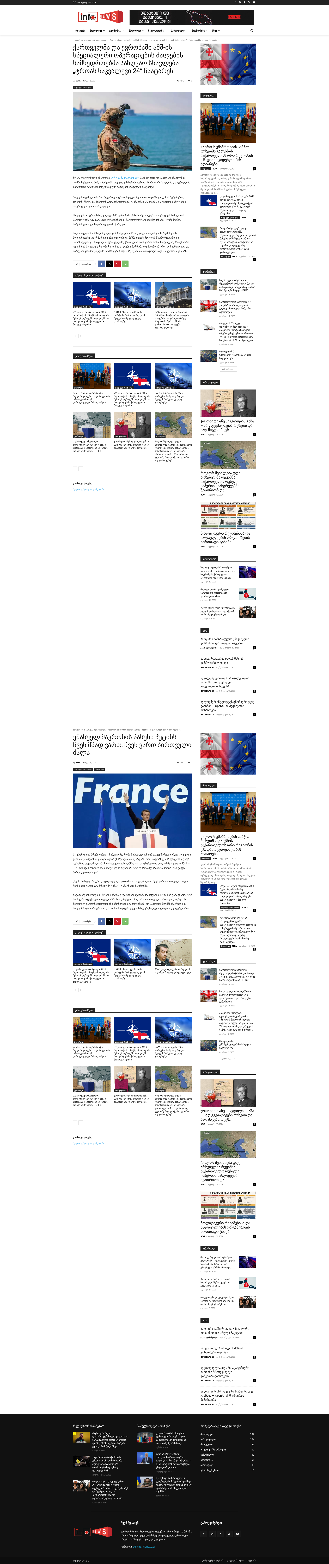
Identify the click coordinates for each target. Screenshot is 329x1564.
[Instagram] (240, 2)
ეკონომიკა (78, 436)
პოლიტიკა (78, 388)
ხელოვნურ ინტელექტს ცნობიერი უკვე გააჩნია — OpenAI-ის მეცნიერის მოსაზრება (227, 706)
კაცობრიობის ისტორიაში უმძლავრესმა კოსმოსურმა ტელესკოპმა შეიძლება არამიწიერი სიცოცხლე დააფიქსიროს (107, 1464)
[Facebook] (235, 2)
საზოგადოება (120, 436)
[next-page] (80, 336)
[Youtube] (254, 2)
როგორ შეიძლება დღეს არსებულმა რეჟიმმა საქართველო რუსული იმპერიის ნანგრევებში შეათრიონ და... (221, 481)
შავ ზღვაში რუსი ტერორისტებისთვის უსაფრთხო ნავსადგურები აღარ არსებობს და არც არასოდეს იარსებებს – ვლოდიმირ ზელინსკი (110, 1440)
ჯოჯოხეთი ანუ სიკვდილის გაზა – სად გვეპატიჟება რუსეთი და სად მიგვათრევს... (227, 425)
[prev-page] (75, 336)
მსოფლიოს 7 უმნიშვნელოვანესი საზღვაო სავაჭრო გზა (235, 355)
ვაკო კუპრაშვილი (208, 647)
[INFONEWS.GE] (100, 17)
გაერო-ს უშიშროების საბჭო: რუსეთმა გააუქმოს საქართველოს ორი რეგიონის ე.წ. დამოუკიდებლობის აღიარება (226, 155)
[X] (249, 2)
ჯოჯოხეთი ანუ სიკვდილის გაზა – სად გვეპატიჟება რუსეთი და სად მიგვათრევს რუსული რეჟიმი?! (132, 444)
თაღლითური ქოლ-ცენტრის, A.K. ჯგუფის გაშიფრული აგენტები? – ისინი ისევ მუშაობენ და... (218, 611)
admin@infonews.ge (144, 1546)
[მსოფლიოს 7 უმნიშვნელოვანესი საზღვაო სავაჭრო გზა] (208, 356)
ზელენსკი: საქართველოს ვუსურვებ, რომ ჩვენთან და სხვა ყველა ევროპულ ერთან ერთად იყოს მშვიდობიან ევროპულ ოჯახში (174, 1485)
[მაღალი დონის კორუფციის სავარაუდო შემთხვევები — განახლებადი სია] (247, 594)
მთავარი (77, 40)
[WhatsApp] (125, 264)
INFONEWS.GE (207, 667)
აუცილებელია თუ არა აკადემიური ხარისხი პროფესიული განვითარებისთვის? (224, 682)
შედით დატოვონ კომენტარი (89, 489)
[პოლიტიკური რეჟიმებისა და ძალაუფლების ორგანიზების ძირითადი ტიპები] (228, 515)
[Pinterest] (245, 2)
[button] (252, 31)
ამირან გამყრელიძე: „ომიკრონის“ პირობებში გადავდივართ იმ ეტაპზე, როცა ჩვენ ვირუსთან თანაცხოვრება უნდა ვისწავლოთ (173, 1461)
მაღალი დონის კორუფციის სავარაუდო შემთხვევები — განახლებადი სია (215, 593)
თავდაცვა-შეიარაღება (95, 40)
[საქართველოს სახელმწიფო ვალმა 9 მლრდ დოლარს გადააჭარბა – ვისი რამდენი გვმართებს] (208, 306)
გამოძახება (227, 369)
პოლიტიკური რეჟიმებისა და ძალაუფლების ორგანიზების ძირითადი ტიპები (225, 537)
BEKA (78, 80)
